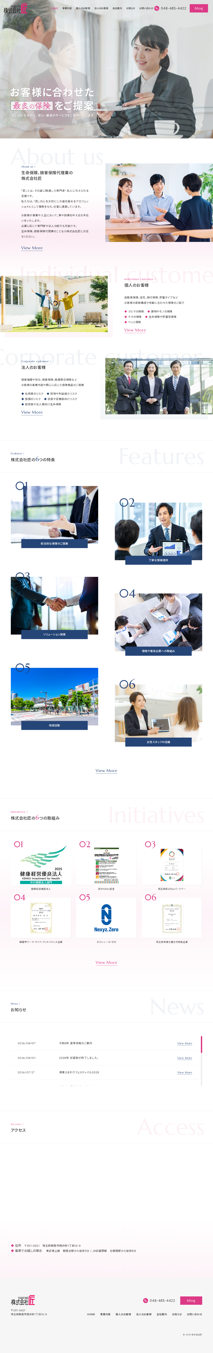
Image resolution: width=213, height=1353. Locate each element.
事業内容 (67, 8)
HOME (54, 8)
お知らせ (130, 8)
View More (32, 248)
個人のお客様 (83, 8)
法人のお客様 (101, 8)
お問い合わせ (146, 8)
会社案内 (117, 8)
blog (199, 8)
